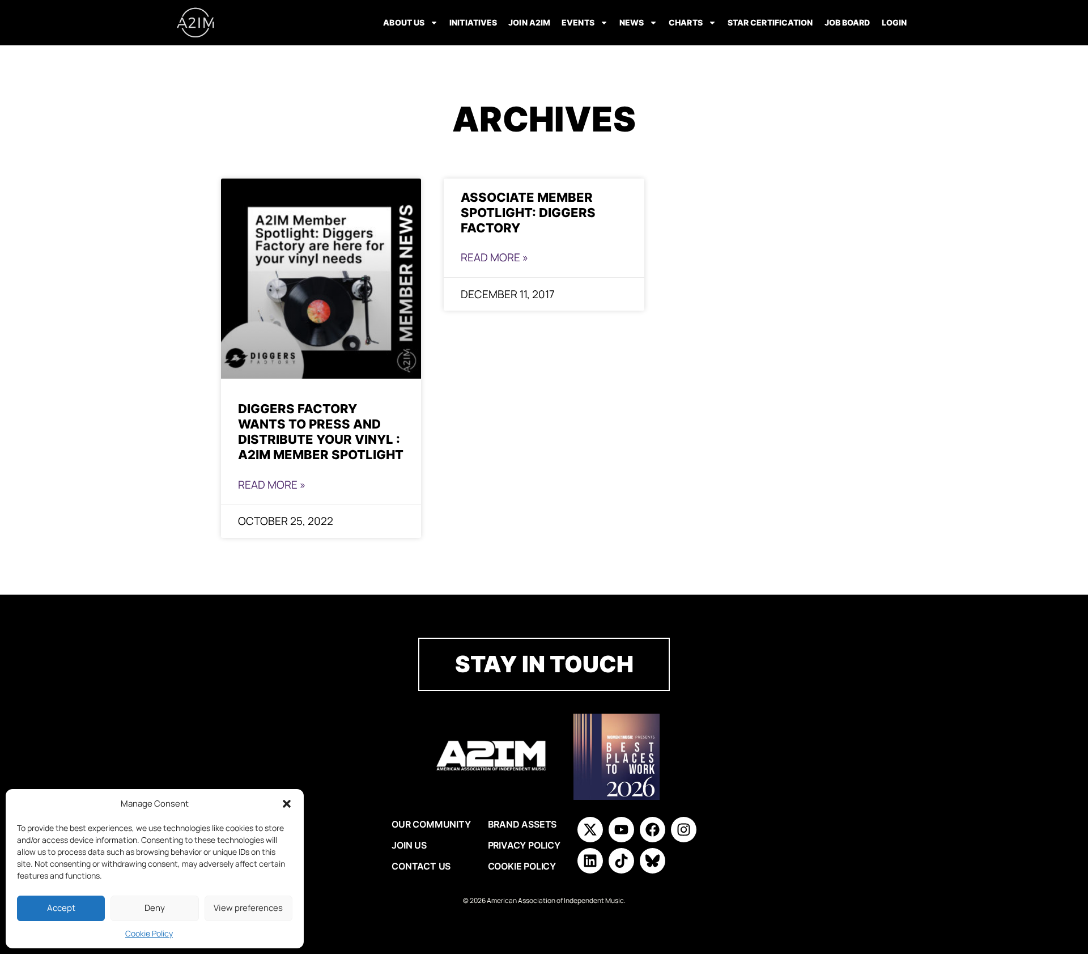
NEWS (631, 22)
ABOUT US (403, 22)
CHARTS (686, 22)
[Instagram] (683, 829)
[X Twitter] (590, 829)
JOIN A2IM (529, 22)
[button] (286, 803)
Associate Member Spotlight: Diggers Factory (528, 212)
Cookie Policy (149, 933)
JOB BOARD (847, 22)
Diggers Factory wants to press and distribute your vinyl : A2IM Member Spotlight (320, 431)
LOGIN (894, 22)
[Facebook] (652, 829)
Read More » (271, 484)
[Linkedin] (590, 861)
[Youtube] (621, 829)
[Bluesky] (652, 861)
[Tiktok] (621, 861)
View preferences (248, 908)
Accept (61, 908)
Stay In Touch (544, 664)
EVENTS (578, 22)
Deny (154, 908)
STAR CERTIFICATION (770, 22)
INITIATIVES (473, 22)
